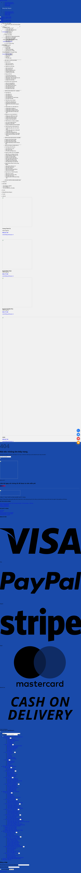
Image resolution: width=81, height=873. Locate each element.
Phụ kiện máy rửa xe (10, 175)
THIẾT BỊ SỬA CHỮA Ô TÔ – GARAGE (12, 90)
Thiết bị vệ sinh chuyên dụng (11, 160)
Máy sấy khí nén (9, 69)
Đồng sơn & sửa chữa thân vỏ (11, 114)
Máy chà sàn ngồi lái (10, 170)
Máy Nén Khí (7, 61)
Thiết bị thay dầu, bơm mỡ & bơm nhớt (15, 820)
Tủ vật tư (7, 46)
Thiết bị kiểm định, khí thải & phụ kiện (15, 808)
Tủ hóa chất (8, 45)
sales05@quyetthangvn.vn (8, 314)
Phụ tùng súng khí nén (10, 86)
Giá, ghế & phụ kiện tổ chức (11, 159)
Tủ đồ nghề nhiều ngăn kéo (11, 29)
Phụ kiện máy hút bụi (10, 167)
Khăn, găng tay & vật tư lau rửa (12, 155)
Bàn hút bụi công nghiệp (10, 38)
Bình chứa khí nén (9, 68)
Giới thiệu (4, 183)
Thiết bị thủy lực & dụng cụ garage (12, 120)
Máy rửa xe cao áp (9, 173)
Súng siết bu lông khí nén (11, 75)
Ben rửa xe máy (9, 149)
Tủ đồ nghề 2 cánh (9, 28)
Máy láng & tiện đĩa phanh (11, 102)
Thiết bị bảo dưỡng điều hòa (11, 132)
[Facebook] (78, 434)
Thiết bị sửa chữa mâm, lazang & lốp (15, 802)
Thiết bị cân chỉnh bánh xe (11, 101)
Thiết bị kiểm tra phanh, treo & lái (12, 110)
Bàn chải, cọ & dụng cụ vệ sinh (12, 154)
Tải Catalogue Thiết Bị (7, 185)
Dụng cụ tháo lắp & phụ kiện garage (13, 124)
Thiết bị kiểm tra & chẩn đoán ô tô (11, 106)
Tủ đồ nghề (7, 27)
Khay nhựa (8, 55)
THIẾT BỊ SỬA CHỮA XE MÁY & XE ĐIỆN (12, 137)
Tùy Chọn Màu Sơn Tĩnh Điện (9, 188)
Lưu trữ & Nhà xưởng (9, 43)
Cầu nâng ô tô (8, 92)
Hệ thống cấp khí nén (10, 71)
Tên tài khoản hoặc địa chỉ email (9, 864)
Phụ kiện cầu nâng (9, 98)
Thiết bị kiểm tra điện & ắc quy (12, 109)
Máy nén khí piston (9, 63)
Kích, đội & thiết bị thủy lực (11, 122)
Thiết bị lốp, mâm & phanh (10, 100)
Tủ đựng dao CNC (9, 30)
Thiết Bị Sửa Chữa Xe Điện (10, 140)
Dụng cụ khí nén (8, 73)
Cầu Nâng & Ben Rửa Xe (10, 147)
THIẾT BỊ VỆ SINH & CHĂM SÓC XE (11, 145)
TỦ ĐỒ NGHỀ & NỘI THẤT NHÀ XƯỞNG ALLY (12, 736)
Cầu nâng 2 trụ (9, 94)
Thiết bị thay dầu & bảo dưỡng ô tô (12, 126)
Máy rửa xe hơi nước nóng (11, 174)
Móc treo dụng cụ (9, 54)
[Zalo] (78, 430)
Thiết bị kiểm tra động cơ (11, 108)
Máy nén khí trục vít (10, 64)
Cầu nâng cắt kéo (9, 96)
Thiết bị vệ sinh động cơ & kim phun (13, 133)
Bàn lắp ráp (8, 41)
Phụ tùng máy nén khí (10, 87)
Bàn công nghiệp (8, 34)
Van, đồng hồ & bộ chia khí (11, 85)
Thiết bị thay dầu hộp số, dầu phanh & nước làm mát (18, 821)
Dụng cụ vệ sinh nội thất (10, 156)
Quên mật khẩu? (3, 871)
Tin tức (3, 194)
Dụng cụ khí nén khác (10, 79)
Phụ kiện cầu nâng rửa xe (11, 150)
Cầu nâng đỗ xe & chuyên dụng (12, 97)
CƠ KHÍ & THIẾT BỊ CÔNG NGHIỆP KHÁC (13, 180)
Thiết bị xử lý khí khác (10, 72)
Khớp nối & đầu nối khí (10, 84)
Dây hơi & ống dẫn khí (10, 83)
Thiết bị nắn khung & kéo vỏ (11, 116)
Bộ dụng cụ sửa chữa (10, 123)
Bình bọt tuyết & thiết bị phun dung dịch (15, 857)
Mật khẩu (4, 867)
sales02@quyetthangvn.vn (8, 234)
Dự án (3, 190)
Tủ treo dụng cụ (9, 32)
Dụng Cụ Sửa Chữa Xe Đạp (10, 141)
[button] (6, 8)
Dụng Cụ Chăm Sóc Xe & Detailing (12, 152)
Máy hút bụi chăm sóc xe (11, 165)
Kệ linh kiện (8, 48)
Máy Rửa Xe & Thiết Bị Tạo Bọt (11, 171)
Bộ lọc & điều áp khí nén (10, 70)
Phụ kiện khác (8, 58)
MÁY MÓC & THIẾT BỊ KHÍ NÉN (11, 60)
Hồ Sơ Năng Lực (6, 186)
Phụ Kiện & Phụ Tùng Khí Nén (11, 81)
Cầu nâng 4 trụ (9, 95)
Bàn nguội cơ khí (9, 40)
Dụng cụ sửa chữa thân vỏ (11, 119)
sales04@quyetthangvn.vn (8, 441)
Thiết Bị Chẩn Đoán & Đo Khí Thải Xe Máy (14, 830)
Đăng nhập (11, 869)
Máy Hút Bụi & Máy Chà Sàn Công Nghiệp (14, 846)
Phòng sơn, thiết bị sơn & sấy (11, 115)
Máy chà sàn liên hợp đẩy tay (11, 169)
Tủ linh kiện (8, 47)
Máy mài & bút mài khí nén (11, 76)
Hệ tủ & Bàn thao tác (10, 39)
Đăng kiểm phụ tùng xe (7, 192)
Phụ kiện (7, 52)
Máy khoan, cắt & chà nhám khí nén (13, 77)
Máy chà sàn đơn (9, 168)
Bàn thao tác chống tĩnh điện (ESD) (13, 36)
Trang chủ (4, 181)
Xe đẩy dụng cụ (9, 33)
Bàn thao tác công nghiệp (11, 37)
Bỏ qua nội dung (3, 0)
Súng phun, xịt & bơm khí (11, 78)
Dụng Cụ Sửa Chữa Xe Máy (10, 139)
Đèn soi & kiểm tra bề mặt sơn (12, 158)
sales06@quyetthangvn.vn (8, 276)
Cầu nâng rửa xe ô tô (10, 148)
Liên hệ (4, 196)
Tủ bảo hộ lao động (9, 49)
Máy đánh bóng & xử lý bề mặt (12, 161)
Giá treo (7, 56)
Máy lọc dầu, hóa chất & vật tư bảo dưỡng (16, 824)
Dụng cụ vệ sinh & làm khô (11, 157)
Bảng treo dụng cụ (9, 53)
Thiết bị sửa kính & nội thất (11, 118)
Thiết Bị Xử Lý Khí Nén (9, 66)
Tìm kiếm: (4, 734)
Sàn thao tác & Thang (10, 50)
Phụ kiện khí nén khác (10, 88)
